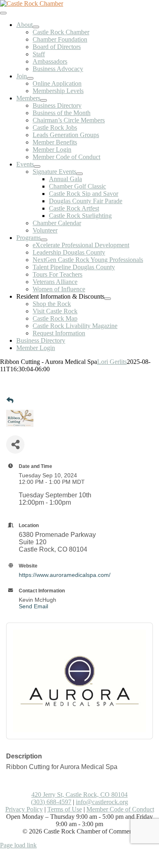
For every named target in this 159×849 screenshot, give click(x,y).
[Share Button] (15, 444)
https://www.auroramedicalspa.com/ (64, 575)
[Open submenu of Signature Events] (79, 174)
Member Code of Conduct (120, 809)
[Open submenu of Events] (37, 166)
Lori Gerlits (112, 361)
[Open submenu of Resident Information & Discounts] (107, 298)
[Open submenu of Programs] (44, 240)
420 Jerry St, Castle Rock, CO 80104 (79, 794)
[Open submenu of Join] (30, 78)
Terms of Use (64, 809)
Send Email (33, 606)
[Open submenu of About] (36, 27)
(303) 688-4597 (51, 801)
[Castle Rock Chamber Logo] (31, 3)
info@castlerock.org (102, 801)
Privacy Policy (24, 809)
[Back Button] (10, 401)
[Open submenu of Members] (43, 100)
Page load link (18, 845)
